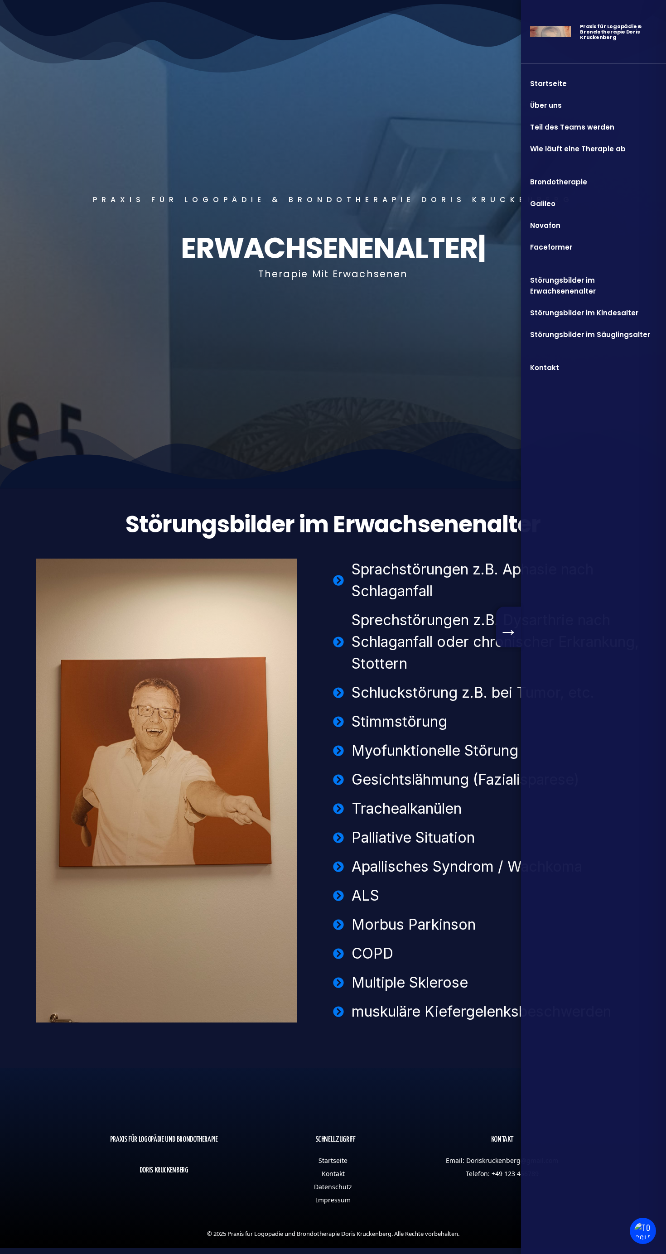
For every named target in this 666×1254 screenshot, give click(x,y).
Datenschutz (333, 1186)
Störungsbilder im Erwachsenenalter (563, 285)
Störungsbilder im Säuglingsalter (590, 334)
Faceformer (551, 247)
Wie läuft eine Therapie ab (578, 149)
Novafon (545, 225)
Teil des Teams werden (572, 127)
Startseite (333, 1160)
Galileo (542, 203)
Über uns (546, 105)
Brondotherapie (558, 182)
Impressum (333, 1200)
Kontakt (333, 1173)
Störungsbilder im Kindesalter (584, 313)
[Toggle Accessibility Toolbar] (643, 1231)
